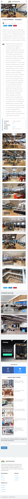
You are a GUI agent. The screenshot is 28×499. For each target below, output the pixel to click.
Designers (17, 477)
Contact (3, 479)
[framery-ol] (14, 351)
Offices (16, 475)
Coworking (13, 23)
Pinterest (3, 491)
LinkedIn (3, 487)
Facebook (3, 485)
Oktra (23, 40)
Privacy (2, 477)
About (2, 475)
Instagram (3, 489)
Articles (16, 479)
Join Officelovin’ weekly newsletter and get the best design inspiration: (14, 439)
